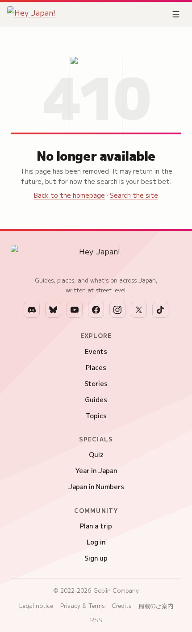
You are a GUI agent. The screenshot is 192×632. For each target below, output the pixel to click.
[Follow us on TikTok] (160, 310)
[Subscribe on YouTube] (75, 310)
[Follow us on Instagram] (117, 310)
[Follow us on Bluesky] (53, 310)
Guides (96, 399)
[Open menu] (176, 14)
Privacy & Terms (82, 605)
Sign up (96, 557)
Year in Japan (96, 470)
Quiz (96, 454)
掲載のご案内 (155, 606)
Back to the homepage (69, 195)
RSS (96, 619)
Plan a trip (96, 525)
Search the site (134, 195)
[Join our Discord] (32, 310)
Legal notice (36, 605)
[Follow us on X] (139, 310)
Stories (96, 383)
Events (96, 351)
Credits (121, 605)
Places (96, 367)
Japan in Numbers (96, 486)
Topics (96, 415)
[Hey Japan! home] (31, 14)
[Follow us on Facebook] (96, 310)
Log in (96, 541)
